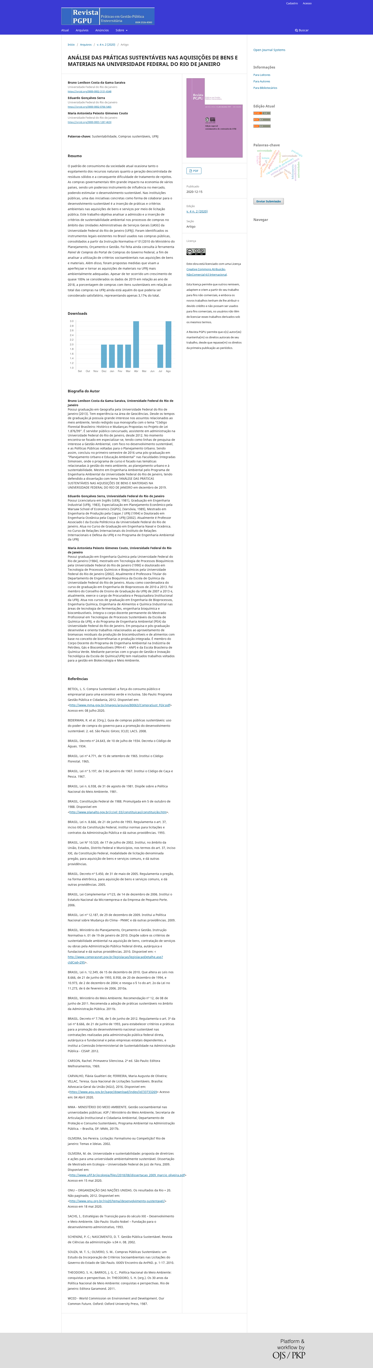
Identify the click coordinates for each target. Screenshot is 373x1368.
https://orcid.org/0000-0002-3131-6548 (89, 91)
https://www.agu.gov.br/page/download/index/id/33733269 (113, 1092)
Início (71, 44)
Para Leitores (261, 75)
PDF (195, 171)
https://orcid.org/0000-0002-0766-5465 (89, 106)
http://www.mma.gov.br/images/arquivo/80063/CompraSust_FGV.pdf (120, 705)
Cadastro (292, 3)
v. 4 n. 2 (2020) (106, 44)
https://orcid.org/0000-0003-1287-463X (89, 122)
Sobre (120, 30)
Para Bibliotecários (265, 88)
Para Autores (261, 81)
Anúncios (102, 30)
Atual (65, 30)
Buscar (303, 30)
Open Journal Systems (269, 50)
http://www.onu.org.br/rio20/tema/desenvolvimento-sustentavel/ (117, 1201)
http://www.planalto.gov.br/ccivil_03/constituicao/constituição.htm (118, 812)
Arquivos (82, 30)
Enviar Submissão (268, 201)
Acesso (307, 3)
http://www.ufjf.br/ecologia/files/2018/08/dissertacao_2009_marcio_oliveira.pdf (127, 1175)
